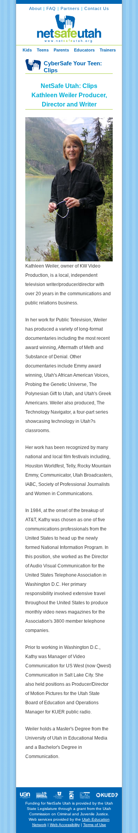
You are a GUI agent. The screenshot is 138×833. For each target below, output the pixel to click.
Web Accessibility (65, 825)
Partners (71, 8)
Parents (61, 50)
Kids (27, 50)
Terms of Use (94, 825)
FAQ (52, 8)
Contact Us (96, 8)
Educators (84, 50)
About (35, 8)
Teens (43, 50)
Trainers (108, 50)
